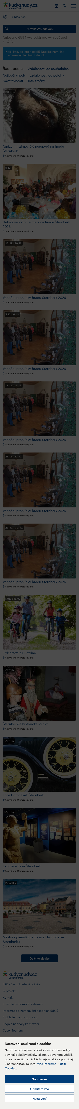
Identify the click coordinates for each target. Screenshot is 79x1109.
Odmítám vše (39, 1089)
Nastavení (39, 1098)
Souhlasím (39, 1079)
